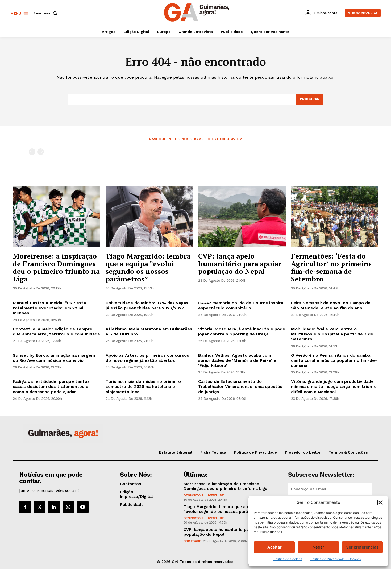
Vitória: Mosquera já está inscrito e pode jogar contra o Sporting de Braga (241, 331)
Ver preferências (362, 547)
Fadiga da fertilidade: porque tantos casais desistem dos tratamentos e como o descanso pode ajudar (51, 386)
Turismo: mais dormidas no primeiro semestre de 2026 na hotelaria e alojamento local (143, 386)
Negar (318, 547)
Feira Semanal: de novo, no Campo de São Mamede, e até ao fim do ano (331, 305)
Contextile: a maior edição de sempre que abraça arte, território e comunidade (56, 331)
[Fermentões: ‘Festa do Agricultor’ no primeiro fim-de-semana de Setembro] (334, 216)
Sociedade (192, 541)
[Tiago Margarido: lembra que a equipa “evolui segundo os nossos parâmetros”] (149, 216)
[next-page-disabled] (40, 151)
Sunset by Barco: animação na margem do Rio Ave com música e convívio (54, 358)
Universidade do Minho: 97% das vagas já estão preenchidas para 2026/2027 (147, 305)
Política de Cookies (287, 559)
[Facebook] (25, 507)
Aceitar (274, 547)
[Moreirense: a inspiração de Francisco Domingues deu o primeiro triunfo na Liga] (56, 216)
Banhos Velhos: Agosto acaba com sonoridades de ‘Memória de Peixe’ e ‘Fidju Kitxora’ (237, 360)
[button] (380, 502)
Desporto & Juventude (204, 495)
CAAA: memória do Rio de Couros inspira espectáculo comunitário (240, 305)
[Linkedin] (54, 507)
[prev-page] (32, 151)
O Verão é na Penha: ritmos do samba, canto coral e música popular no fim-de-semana (334, 360)
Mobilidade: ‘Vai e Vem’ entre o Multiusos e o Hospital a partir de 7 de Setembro (332, 334)
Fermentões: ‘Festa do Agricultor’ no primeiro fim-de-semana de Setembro (331, 267)
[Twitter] (39, 507)
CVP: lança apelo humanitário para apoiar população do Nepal (239, 263)
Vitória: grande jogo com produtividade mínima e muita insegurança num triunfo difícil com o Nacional (334, 386)
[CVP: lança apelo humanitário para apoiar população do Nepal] (242, 216)
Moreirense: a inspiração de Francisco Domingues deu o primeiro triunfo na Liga (56, 267)
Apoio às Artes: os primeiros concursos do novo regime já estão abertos (147, 358)
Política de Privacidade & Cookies (335, 559)
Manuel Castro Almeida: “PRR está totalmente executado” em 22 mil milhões (49, 307)
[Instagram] (68, 507)
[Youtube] (83, 507)
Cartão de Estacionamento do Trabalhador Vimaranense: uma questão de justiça (240, 386)
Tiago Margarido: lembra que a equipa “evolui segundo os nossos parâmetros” (148, 267)
